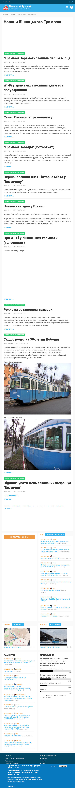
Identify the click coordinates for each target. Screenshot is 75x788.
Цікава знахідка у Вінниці (25, 206)
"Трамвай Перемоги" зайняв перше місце (37, 58)
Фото (43, 763)
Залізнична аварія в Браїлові (50, 590)
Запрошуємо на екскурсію (49, 616)
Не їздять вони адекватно (12, 736)
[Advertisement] (37, 39)
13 (41, 506)
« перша (7, 506)
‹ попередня (16, 506)
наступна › (59, 506)
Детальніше (11, 786)
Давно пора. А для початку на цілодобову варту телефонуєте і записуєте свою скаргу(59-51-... (18, 744)
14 (44, 506)
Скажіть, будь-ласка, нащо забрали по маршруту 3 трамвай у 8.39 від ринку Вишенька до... (17, 717)
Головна (5, 14)
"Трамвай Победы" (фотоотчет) (29, 147)
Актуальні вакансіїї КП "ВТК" (50, 558)
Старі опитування (46, 697)
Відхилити (63, 766)
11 (33, 506)
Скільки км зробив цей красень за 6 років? (18, 707)
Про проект (9, 761)
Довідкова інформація (49, 755)
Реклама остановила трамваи (28, 310)
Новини (13, 14)
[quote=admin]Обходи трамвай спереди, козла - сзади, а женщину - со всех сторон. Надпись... (18, 698)
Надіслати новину (19, 537)
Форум (44, 761)
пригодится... (8, 671)
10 (30, 506)
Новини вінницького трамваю (27, 14)
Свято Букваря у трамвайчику (28, 117)
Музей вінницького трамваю (14, 758)
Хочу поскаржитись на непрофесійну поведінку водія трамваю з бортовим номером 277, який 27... (16, 727)
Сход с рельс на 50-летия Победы (31, 339)
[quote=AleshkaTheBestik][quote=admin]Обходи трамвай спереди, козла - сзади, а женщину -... (17, 688)
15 (48, 506)
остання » (8, 508)
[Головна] (17, 7)
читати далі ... (9, 75)
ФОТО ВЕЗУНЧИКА (11, 495)
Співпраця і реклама (12, 763)
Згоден (53, 766)
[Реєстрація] (72, 1)
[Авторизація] (70, 1)
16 (51, 506)
